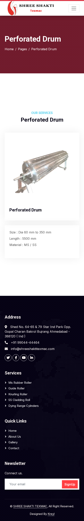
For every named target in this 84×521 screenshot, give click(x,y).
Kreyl (51, 514)
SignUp (69, 484)
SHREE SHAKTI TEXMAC (30, 506)
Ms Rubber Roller (20, 382)
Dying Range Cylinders (23, 406)
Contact (13, 448)
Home (9, 49)
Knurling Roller (17, 394)
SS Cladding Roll (19, 400)
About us (14, 436)
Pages (22, 49)
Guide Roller (16, 388)
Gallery (13, 442)
